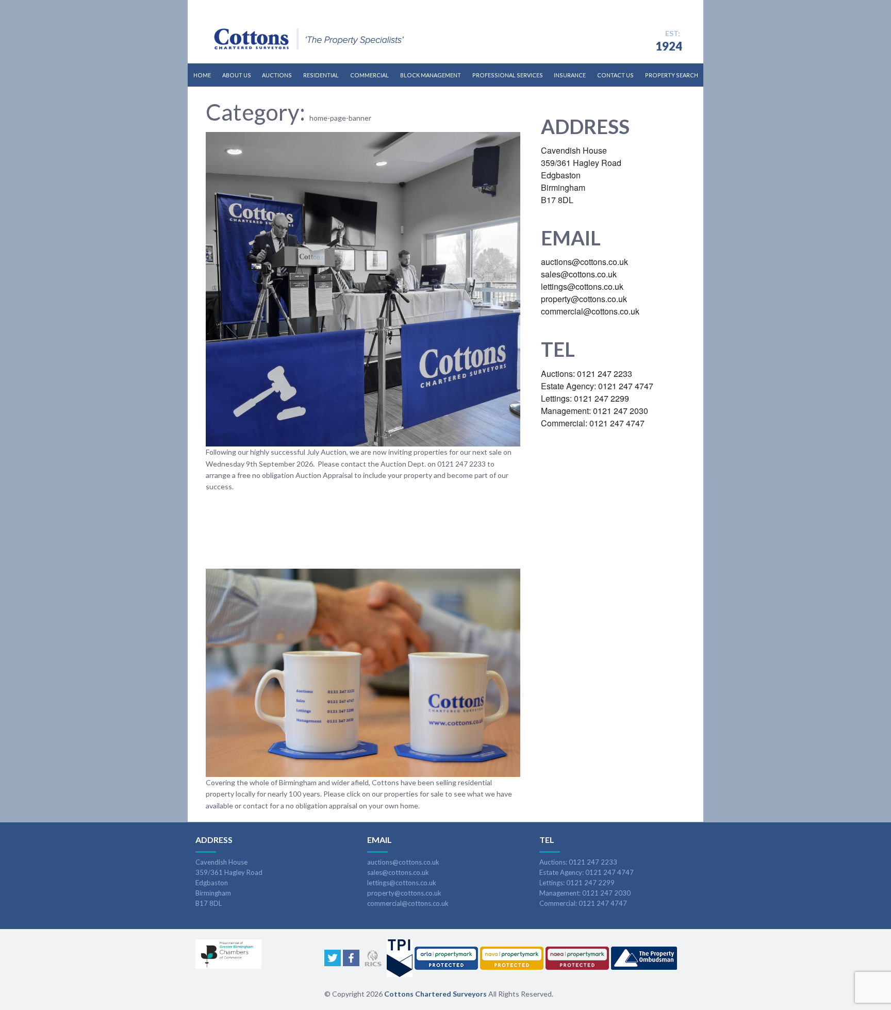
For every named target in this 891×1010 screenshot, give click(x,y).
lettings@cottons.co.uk (401, 883)
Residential (321, 75)
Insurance (570, 75)
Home (202, 75)
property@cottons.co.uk (404, 893)
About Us (236, 75)
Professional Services (507, 75)
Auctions (277, 75)
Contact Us (615, 75)
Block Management (430, 75)
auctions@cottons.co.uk (403, 862)
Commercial (369, 75)
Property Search (671, 75)
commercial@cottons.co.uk (408, 903)
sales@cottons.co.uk (398, 872)
